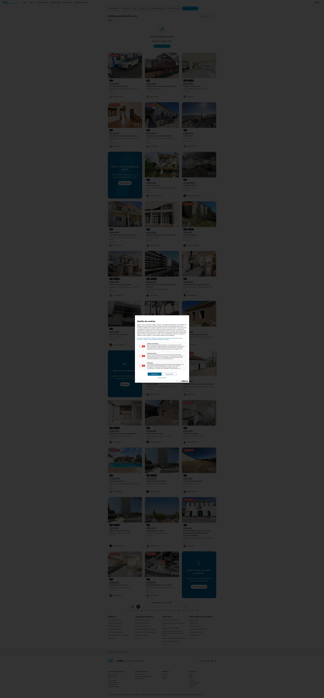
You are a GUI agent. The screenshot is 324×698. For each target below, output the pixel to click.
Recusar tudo (169, 374)
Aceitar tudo (154, 374)
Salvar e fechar (162, 377)
